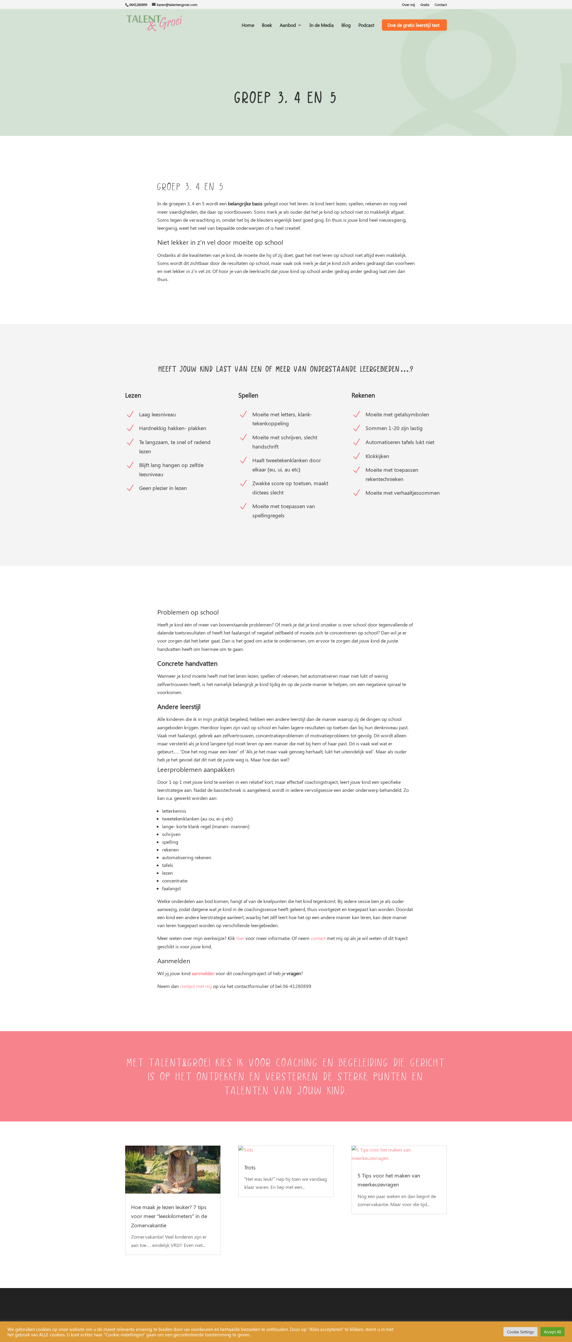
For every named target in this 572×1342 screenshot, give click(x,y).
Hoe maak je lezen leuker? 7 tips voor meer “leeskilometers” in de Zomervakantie (169, 1216)
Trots (250, 1167)
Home (248, 25)
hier (240, 938)
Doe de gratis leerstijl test (413, 25)
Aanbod (288, 25)
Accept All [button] (552, 1331)
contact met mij (196, 986)
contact (318, 938)
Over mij (408, 5)
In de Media (322, 25)
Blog (346, 25)
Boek (267, 25)
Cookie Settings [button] (520, 1331)
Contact (441, 5)
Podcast (366, 25)
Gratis (424, 5)
